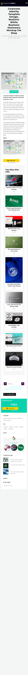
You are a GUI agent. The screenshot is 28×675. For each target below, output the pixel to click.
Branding (5, 418)
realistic (5, 428)
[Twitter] (7, 485)
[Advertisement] (14, 55)
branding (5, 426)
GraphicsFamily (14, 442)
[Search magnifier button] (22, 383)
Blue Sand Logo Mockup (14, 345)
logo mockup (11, 387)
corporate (11, 426)
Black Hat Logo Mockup (14, 367)
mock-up (21, 426)
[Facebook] (4, 485)
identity (16, 426)
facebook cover (18, 389)
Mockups (9, 418)
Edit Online (15, 91)
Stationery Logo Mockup (17, 418)
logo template (19, 387)
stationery (11, 428)
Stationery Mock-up (7, 420)
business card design (9, 389)
